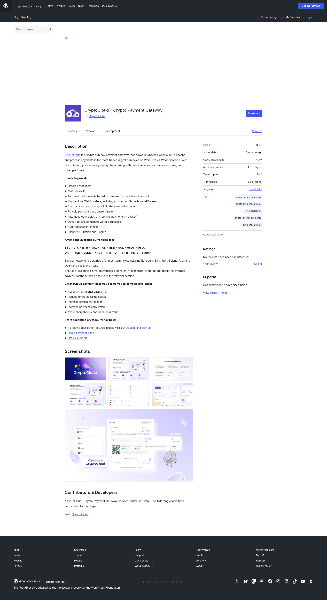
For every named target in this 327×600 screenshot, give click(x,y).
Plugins (78, 560)
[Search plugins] (49, 29)
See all (258, 263)
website (131, 327)
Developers (141, 560)
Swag (200, 565)
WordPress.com (266, 549)
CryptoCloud (72, 155)
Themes (78, 555)
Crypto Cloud (97, 116)
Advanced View (213, 234)
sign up (146, 327)
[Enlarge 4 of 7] (101, 388)
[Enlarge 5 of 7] (144, 388)
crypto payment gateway (248, 204)
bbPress (262, 560)
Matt (260, 555)
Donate (201, 560)
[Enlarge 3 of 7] (188, 362)
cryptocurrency (253, 211)
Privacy (18, 565)
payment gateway (252, 225)
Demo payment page (81, 333)
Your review (210, 263)
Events (199, 555)
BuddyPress (264, 565)
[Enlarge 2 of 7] (144, 362)
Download (254, 113)
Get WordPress (311, 5)
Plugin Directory (23, 17)
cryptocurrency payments (248, 218)
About (17, 549)
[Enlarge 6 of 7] (188, 388)
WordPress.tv (144, 565)
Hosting (18, 560)
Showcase (80, 549)
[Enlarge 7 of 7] (188, 413)
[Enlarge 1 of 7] (101, 362)
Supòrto (257, 131)
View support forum (215, 292)
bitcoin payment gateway (248, 197)
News (17, 555)
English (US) (255, 189)
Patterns (79, 565)
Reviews (90, 131)
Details (72, 131)
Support (139, 555)
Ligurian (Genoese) (56, 581)
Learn (138, 549)
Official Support (77, 338)
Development (111, 131)
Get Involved (203, 549)
